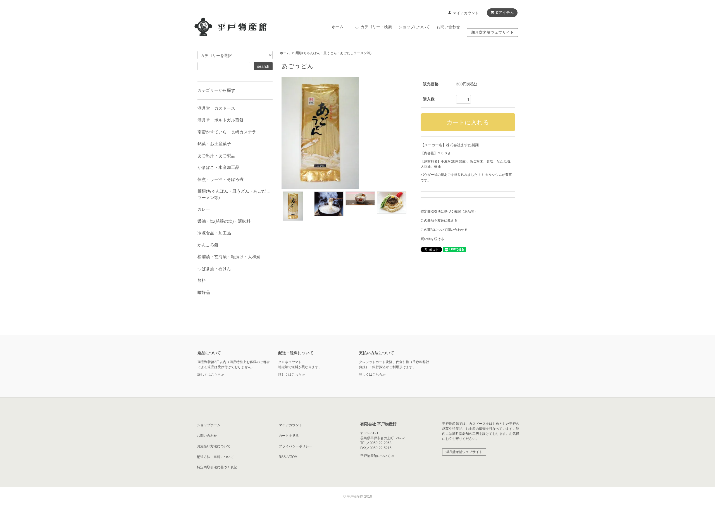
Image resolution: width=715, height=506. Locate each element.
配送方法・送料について (215, 457)
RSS (282, 457)
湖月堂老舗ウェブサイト (492, 32)
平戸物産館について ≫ (377, 456)
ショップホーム (208, 425)
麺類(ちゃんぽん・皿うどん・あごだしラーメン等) (333, 53)
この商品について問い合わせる (444, 230)
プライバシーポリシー (295, 446)
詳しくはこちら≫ (210, 374)
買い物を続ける (432, 239)
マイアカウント (465, 13)
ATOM (292, 457)
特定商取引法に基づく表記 (217, 467)
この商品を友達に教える (439, 220)
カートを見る (289, 436)
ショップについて (414, 27)
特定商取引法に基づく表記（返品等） (449, 212)
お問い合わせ (448, 27)
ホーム (338, 27)
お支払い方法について (213, 446)
